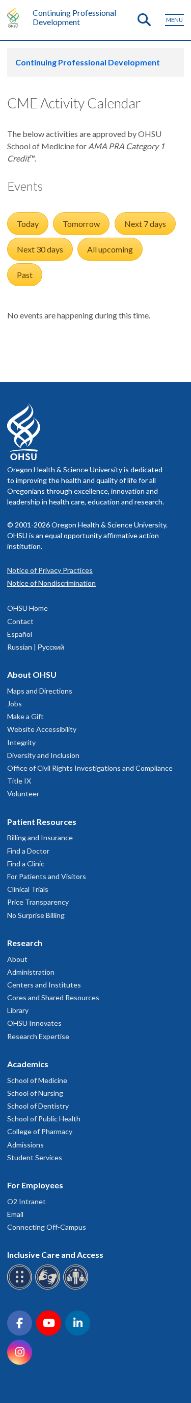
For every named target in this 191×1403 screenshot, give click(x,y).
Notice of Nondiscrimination (51, 583)
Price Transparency (38, 902)
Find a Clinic (25, 863)
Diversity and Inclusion (43, 755)
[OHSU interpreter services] (77, 1287)
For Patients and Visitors (46, 876)
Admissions (25, 1144)
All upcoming (110, 249)
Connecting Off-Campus (46, 1227)
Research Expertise (38, 1036)
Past (25, 275)
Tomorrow (81, 223)
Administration (30, 972)
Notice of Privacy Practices (50, 570)
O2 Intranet (26, 1201)
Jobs (14, 703)
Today (28, 223)
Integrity (21, 742)
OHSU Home (27, 608)
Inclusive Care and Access (55, 1254)
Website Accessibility (41, 729)
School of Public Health (43, 1118)
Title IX (19, 780)
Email (15, 1214)
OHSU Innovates (34, 1023)
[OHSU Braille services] (21, 1287)
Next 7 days (145, 223)
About (17, 959)
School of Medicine (37, 1080)
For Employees (35, 1185)
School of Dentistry (38, 1105)
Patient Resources (41, 821)
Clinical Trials (27, 889)
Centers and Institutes (44, 984)
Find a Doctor (28, 850)
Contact (20, 621)
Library (18, 1010)
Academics (27, 1064)
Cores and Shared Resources (53, 997)
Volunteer (23, 793)
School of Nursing (35, 1093)
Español (19, 634)
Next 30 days (40, 249)
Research (24, 943)
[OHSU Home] (15, 17)
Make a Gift (25, 716)
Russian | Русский (35, 646)
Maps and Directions (39, 690)
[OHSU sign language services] (49, 1287)
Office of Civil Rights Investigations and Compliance (90, 768)
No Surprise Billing (36, 915)
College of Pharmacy (39, 1131)
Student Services (34, 1157)
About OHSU (32, 674)
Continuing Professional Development (74, 17)
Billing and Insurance (40, 837)
